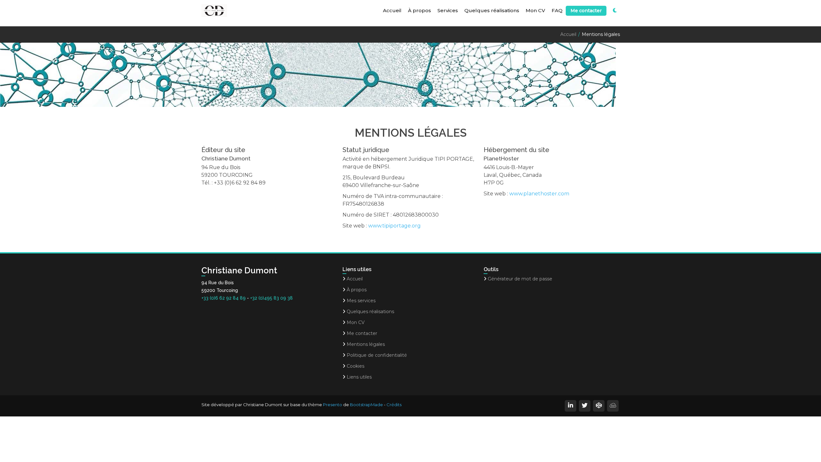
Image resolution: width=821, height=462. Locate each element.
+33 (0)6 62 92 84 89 (223, 298)
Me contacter (586, 10)
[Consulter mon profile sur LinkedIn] (570, 406)
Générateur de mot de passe (520, 279)
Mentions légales (366, 344)
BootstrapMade (366, 404)
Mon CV (535, 10)
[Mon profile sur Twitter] (584, 406)
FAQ (557, 10)
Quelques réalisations (491, 10)
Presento (332, 404)
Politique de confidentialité (377, 355)
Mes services (361, 300)
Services (447, 10)
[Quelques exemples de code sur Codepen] (599, 406)
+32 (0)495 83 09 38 (271, 298)
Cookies (355, 366)
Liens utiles (359, 377)
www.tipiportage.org (394, 226)
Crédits (394, 404)
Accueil (392, 10)
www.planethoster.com (539, 194)
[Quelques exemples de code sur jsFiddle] (613, 406)
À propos (419, 10)
